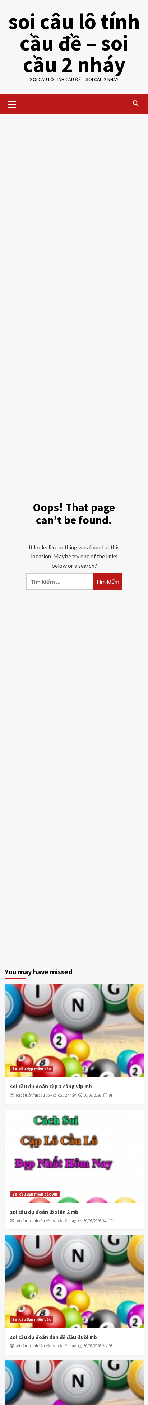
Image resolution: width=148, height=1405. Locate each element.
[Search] (135, 103)
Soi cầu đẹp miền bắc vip (34, 1194)
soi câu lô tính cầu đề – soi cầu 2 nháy (74, 43)
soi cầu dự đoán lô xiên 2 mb (44, 1211)
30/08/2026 (92, 1095)
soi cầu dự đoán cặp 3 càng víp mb (51, 1086)
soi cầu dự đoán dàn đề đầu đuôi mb (53, 1337)
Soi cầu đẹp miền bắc (31, 1068)
